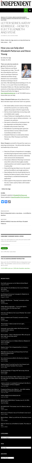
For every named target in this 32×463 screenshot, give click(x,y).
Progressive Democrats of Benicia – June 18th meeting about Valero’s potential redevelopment (15, 390)
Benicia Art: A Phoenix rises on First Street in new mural (16, 412)
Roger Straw (14, 35)
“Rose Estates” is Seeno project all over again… (13, 323)
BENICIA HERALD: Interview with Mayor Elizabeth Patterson (14, 221)
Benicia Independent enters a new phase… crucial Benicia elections (16, 213)
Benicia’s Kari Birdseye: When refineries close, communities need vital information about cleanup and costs (16, 377)
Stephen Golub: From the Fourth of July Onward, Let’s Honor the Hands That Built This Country (15, 365)
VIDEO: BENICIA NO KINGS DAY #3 (10, 395)
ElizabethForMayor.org (20, 195)
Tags (2, 443)
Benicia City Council (6, 17)
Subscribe (4, 248)
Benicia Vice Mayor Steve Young (16, 18)
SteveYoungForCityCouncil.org (20, 197)
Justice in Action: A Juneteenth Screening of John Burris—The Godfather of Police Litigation (15, 383)
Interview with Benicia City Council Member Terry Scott (15, 312)
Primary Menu (30, 10)
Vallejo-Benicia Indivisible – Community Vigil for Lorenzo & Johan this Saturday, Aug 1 (14, 307)
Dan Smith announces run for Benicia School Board (14, 283)
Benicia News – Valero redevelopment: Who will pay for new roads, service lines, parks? (15, 335)
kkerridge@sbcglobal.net (8, 93)
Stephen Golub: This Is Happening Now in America (14, 347)
